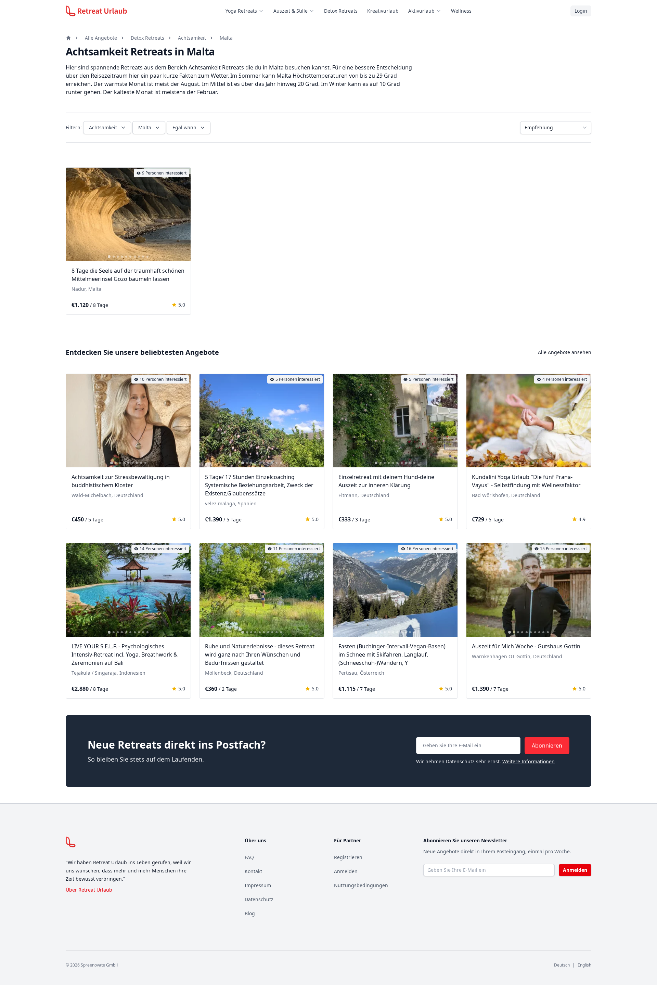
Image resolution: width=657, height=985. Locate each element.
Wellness (461, 11)
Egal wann (184, 127)
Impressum (258, 885)
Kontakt (253, 871)
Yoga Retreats (241, 11)
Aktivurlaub (421, 11)
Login (581, 11)
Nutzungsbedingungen (361, 885)
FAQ (249, 857)
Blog (250, 913)
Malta (226, 38)
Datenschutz (259, 899)
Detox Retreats (341, 11)
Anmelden (346, 871)
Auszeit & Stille (290, 11)
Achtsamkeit (192, 38)
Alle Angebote (101, 38)
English (584, 965)
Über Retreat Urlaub (89, 889)
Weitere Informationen (528, 761)
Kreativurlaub (383, 11)
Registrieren (348, 857)
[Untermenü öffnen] (263, 11)
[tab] (109, 256)
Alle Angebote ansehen (564, 352)
